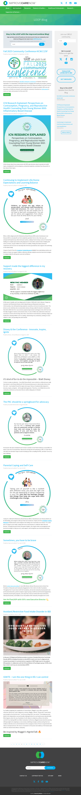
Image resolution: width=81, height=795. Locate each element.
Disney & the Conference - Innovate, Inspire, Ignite (24, 330)
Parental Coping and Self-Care (18, 465)
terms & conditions (42, 41)
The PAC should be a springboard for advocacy (26, 401)
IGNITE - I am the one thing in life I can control (25, 676)
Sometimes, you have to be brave (19, 540)
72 (37, 744)
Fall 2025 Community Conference (28, 81)
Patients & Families (39, 8)
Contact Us (23, 776)
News (59, 776)
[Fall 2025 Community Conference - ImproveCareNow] (27, 67)
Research (70, 8)
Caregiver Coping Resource (24, 250)
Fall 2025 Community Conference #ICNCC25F (25, 51)
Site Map (50, 776)
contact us (64, 790)
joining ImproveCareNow (13, 586)
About (8, 8)
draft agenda (45, 89)
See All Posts (66, 132)
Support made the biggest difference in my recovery (24, 267)
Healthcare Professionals (56, 8)
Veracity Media (38, 793)
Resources (27, 8)
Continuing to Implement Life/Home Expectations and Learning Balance (21, 181)
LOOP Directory (37, 39)
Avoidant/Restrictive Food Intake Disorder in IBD (27, 611)
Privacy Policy (51, 791)
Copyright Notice (37, 776)
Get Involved (17, 8)
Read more (7, 94)
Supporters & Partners (13, 12)
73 (40, 744)
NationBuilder (47, 793)
